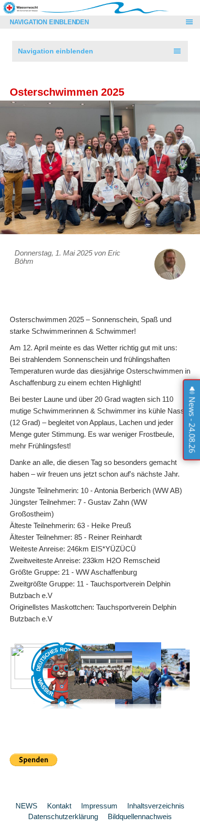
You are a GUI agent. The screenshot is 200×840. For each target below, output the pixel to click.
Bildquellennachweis (140, 816)
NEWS (26, 806)
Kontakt (59, 806)
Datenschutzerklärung (63, 816)
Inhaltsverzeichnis (155, 806)
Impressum (99, 806)
